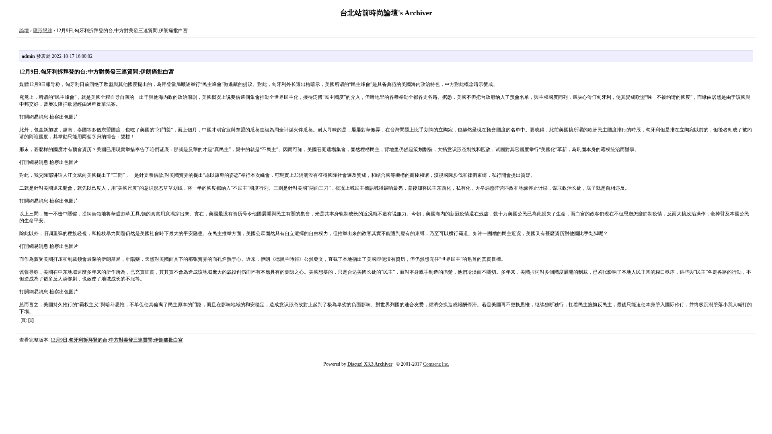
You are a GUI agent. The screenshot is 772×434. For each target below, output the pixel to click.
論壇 (24, 30)
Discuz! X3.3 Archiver (369, 364)
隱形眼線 (42, 30)
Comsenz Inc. (436, 364)
